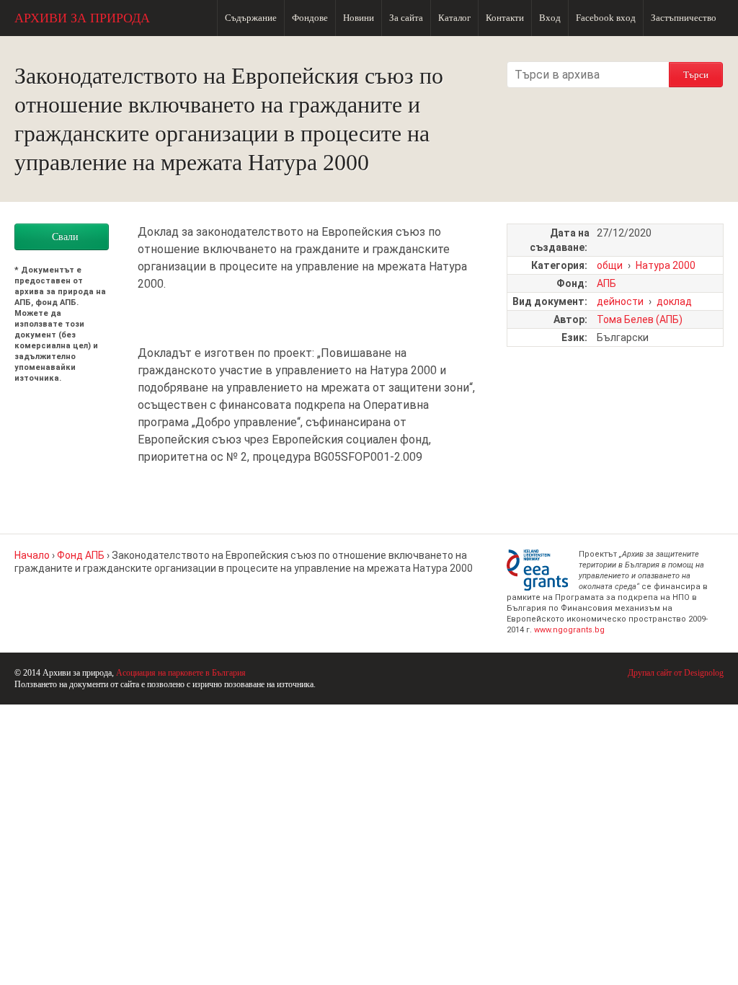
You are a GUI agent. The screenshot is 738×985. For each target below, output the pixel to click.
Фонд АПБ (81, 555)
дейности (620, 301)
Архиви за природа (82, 18)
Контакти (505, 17)
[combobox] (588, 74)
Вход (550, 17)
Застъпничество (683, 17)
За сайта (406, 17)
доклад (674, 301)
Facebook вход (606, 17)
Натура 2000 (665, 265)
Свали (65, 236)
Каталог (454, 17)
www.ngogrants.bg (569, 630)
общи (610, 265)
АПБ (606, 283)
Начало (32, 555)
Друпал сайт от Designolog (676, 673)
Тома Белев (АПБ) (640, 319)
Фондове (310, 17)
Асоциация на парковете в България (181, 673)
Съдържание (251, 17)
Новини (358, 17)
